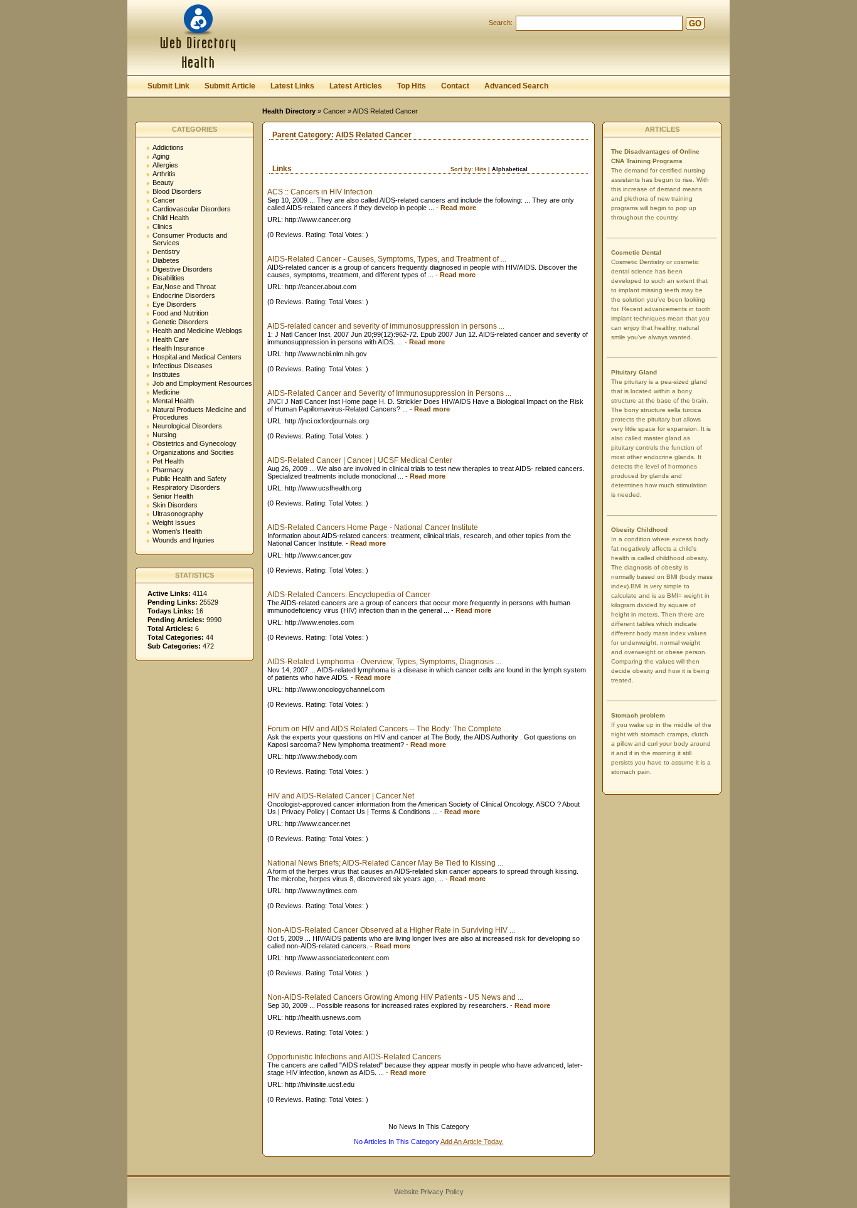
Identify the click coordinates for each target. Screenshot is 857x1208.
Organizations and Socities (193, 452)
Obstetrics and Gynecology (194, 443)
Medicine (165, 392)
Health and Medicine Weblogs (197, 330)
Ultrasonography (177, 513)
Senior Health (172, 496)
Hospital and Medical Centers (197, 357)
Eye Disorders (174, 304)
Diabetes (165, 260)
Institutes (166, 374)
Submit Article (230, 86)
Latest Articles (355, 86)
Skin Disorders (175, 505)
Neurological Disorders (187, 426)
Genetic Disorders (180, 322)
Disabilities (168, 278)
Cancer (334, 111)
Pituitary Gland (634, 372)
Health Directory (289, 111)
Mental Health (173, 401)
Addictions (168, 147)
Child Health (170, 217)
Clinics (162, 226)
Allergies (165, 165)
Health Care (170, 339)
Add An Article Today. (472, 1141)
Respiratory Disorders (186, 487)
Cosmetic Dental (636, 252)
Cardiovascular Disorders (191, 209)
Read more (458, 207)
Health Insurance (178, 348)
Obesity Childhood (639, 529)
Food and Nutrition (180, 313)
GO (695, 23)
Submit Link (168, 86)
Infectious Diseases (182, 365)
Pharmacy (168, 470)
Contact (455, 86)
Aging (160, 156)
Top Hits (411, 86)
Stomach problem (638, 715)
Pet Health (168, 461)
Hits (480, 169)
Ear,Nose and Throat (184, 286)
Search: (501, 22)
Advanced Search (516, 86)
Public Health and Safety (189, 478)
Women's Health (177, 531)
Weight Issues (174, 522)
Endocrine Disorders (183, 295)
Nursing (164, 434)
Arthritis (164, 173)
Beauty (163, 182)
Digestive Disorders (182, 269)
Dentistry (166, 251)
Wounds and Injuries (183, 540)
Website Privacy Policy (429, 1191)
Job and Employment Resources (202, 383)
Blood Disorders (176, 191)
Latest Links (292, 86)
